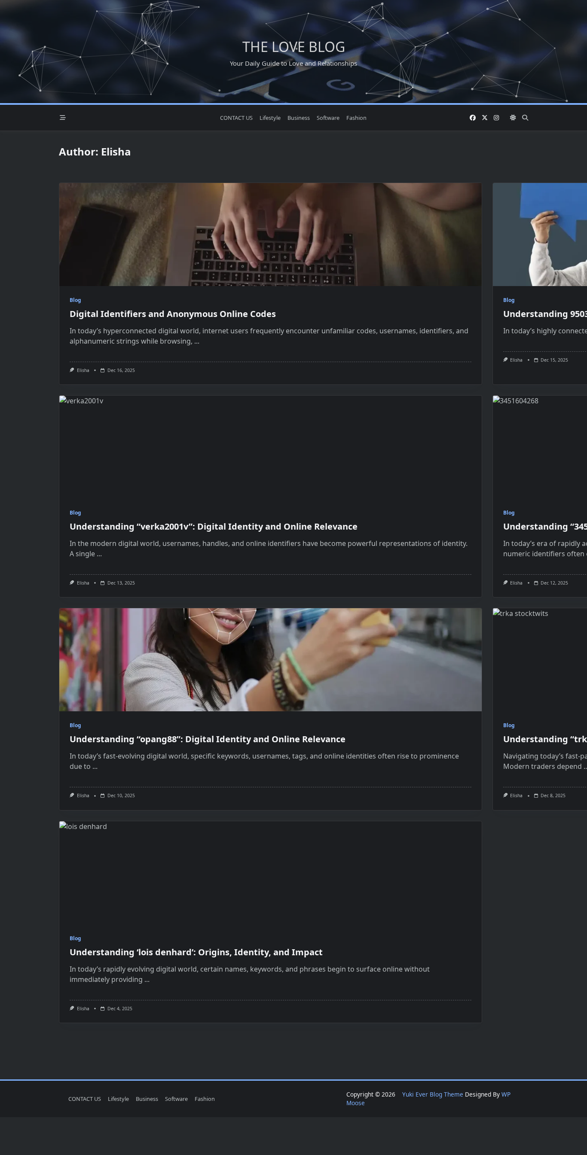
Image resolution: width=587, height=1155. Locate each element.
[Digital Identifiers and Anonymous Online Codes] (270, 234)
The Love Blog (293, 46)
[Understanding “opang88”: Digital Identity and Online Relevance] (270, 659)
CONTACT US (236, 118)
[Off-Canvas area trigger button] (63, 118)
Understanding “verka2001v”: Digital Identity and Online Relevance (214, 526)
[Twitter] (485, 118)
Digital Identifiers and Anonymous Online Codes (173, 314)
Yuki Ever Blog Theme (432, 1094)
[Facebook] (473, 118)
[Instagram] (496, 118)
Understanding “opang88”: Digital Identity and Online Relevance (207, 739)
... (196, 341)
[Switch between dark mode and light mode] (513, 118)
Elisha (83, 370)
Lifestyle (270, 118)
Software (328, 118)
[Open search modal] (525, 118)
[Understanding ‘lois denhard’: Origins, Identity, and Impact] (270, 872)
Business (298, 118)
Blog (75, 300)
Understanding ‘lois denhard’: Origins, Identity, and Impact (196, 952)
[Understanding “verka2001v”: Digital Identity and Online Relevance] (270, 447)
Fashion (356, 118)
